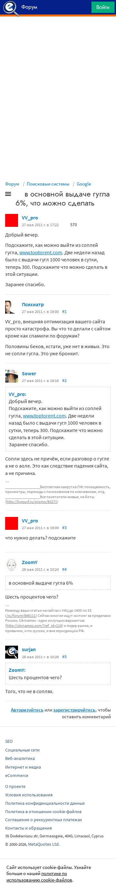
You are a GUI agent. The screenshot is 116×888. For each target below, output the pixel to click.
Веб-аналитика (20, 758)
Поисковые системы (48, 184)
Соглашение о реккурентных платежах (43, 819)
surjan (29, 649)
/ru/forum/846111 (21, 615)
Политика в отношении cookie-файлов (43, 811)
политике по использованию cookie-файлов (39, 876)
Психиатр (33, 304)
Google (84, 184)
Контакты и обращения (28, 828)
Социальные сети (22, 750)
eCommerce (16, 775)
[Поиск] (84, 9)
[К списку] (18, 195)
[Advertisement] (58, 32)
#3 (64, 527)
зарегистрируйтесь (74, 710)
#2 (64, 380)
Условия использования (29, 795)
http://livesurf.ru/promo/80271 (31, 501)
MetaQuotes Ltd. (44, 844)
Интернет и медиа (23, 767)
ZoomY (29, 562)
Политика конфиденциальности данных (45, 803)
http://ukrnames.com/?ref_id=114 (34, 625)
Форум (12, 184)
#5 (64, 657)
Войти (103, 7)
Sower (29, 373)
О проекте (15, 786)
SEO (9, 741)
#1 (64, 311)
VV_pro (30, 217)
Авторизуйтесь (27, 710)
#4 (64, 569)
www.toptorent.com (40, 252)
